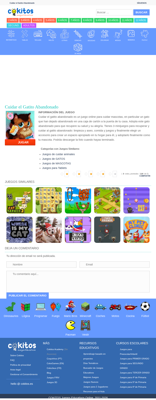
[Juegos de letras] (64, 35)
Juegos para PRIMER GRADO (134, 358)
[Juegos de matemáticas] (11, 35)
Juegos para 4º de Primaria (133, 377)
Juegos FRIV (53, 377)
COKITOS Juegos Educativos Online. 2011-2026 (78, 397)
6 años (62, 20)
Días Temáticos (90, 363)
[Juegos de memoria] (131, 35)
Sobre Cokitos (17, 355)
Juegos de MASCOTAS (56, 163)
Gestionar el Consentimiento (24, 374)
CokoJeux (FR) (54, 368)
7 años (75, 20)
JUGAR (21, 142)
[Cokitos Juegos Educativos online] (21, 11)
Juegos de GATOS (53, 158)
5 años (50, 20)
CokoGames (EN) (55, 363)
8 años (87, 20)
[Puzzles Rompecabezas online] (144, 35)
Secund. (14, 25)
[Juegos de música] (118, 35)
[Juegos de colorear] (104, 35)
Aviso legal (15, 369)
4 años (37, 20)
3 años (25, 20)
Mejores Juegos (91, 377)
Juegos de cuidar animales (58, 154)
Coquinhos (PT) (54, 358)
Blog (49, 373)
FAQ (12, 360)
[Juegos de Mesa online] (78, 48)
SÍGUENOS (142, 3)
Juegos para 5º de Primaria (133, 382)
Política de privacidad (20, 365)
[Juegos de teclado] (38, 35)
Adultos (29, 25)
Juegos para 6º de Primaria (133, 387)
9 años (100, 20)
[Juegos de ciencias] (78, 35)
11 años (127, 20)
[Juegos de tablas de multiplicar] (24, 35)
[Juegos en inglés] (51, 35)
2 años (12, 20)
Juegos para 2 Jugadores (95, 386)
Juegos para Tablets (54, 168)
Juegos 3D (52, 382)
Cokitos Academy (55, 349)
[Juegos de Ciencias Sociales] (91, 35)
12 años (141, 20)
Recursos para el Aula (94, 391)
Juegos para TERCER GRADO (135, 372)
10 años (113, 20)
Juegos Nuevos (90, 382)
